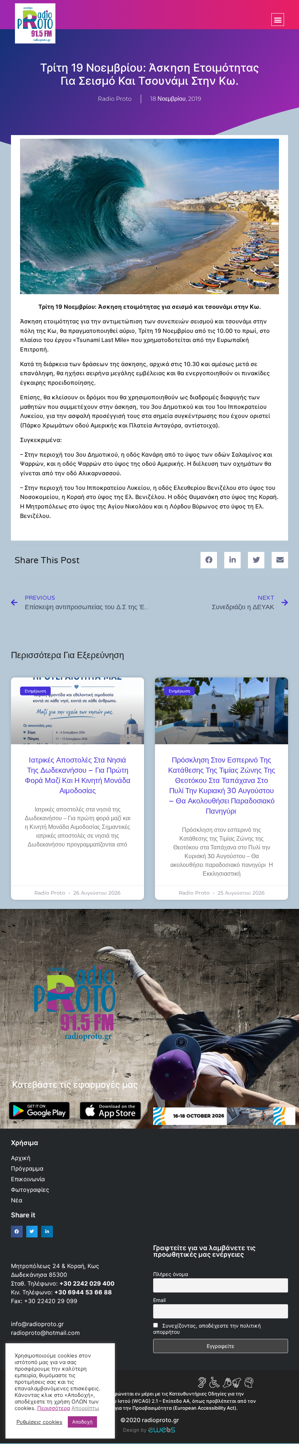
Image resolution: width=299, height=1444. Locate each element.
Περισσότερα (53, 1408)
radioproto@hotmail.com (46, 1332)
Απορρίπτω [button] (85, 1408)
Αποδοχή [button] (82, 1422)
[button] (277, 19)
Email (159, 1300)
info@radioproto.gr (37, 1324)
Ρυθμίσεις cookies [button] (39, 1422)
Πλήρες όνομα (170, 1274)
